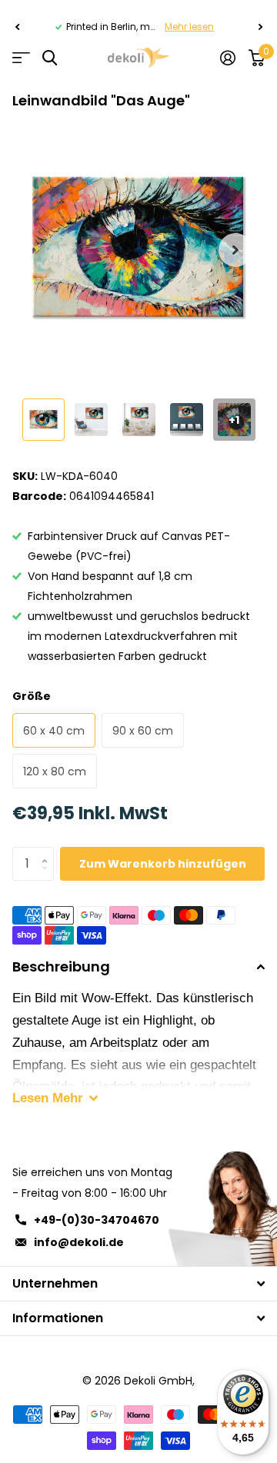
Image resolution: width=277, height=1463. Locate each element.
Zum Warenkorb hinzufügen (162, 863)
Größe (31, 696)
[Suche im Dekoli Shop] (49, 58)
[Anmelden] (227, 57)
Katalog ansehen (21, 58)
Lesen (47, 1098)
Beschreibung (61, 966)
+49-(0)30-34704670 (96, 1220)
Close (138, 1284)
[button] (17, 26)
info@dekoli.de (79, 1242)
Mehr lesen (189, 26)
